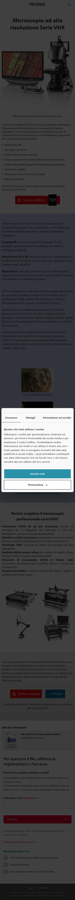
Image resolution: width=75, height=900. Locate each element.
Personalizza (35, 484)
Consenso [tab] (11, 417)
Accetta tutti (37, 473)
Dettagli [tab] (30, 417)
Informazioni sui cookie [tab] (57, 417)
